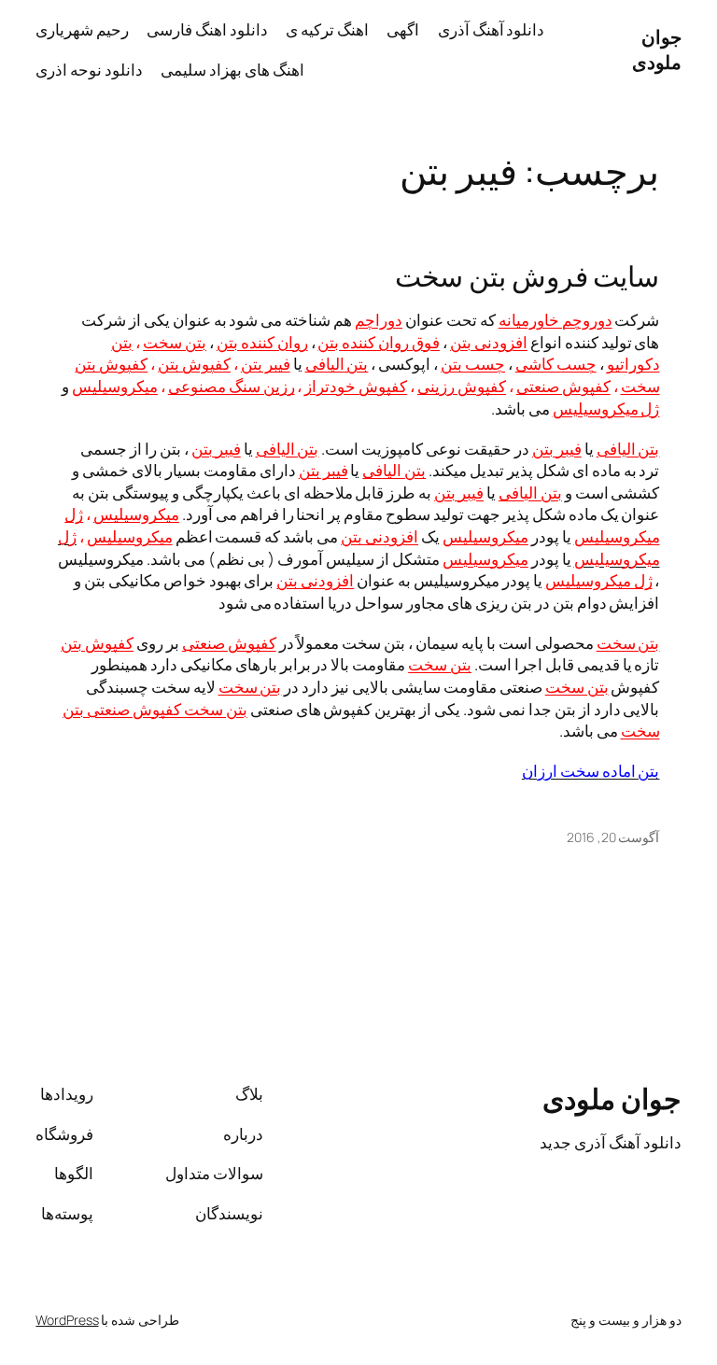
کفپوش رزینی (461, 386)
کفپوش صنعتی (563, 386)
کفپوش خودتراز (355, 386)
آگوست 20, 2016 (613, 837)
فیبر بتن (265, 363)
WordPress (66, 1320)
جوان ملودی (657, 50)
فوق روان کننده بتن (378, 342)
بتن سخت (174, 342)
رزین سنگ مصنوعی (231, 386)
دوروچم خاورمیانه (555, 320)
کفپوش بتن (194, 363)
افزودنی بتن (488, 342)
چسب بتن (473, 363)
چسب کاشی (556, 363)
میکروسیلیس (115, 386)
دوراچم (378, 320)
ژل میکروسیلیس (606, 408)
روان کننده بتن (262, 342)
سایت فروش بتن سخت (527, 275)
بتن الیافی (337, 363)
